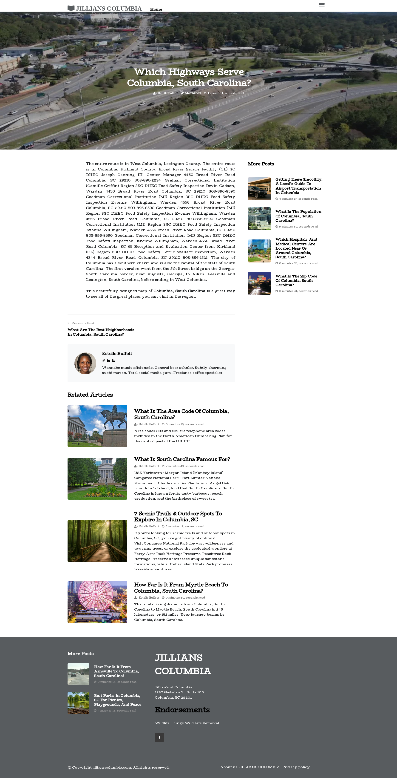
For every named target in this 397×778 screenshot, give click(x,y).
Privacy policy (296, 766)
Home (156, 9)
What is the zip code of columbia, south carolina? (296, 280)
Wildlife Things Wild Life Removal (187, 723)
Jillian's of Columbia (173, 687)
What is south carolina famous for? (182, 459)
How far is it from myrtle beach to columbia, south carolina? (181, 587)
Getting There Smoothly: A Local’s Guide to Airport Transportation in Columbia (299, 186)
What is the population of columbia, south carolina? (298, 216)
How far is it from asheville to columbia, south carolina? (116, 671)
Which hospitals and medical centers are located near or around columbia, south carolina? (296, 248)
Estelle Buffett (168, 93)
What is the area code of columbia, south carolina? (181, 414)
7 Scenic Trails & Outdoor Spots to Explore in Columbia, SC (178, 516)
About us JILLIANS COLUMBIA (250, 766)
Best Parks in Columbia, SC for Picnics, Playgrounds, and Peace (117, 700)
